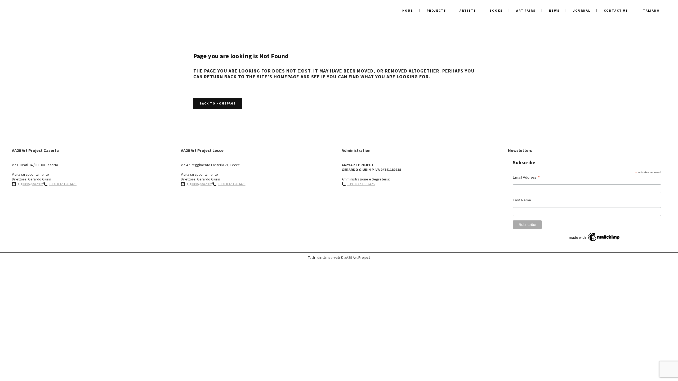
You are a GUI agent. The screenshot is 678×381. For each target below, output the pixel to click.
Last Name (522, 200)
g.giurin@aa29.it (30, 184)
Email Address (526, 176)
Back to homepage (218, 103)
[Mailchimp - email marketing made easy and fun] (594, 241)
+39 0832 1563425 (63, 184)
